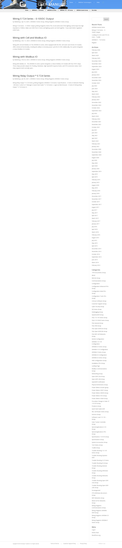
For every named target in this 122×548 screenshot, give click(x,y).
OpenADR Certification (98, 382)
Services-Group (96, 414)
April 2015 (95, 246)
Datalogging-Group (97, 312)
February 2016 (96, 235)
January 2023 (95, 99)
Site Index (94, 10)
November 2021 (96, 124)
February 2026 (96, 50)
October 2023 (96, 83)
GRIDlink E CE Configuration (100, 349)
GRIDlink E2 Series (51, 10)
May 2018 (95, 188)
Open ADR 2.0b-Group (98, 379)
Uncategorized (96, 490)
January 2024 (95, 75)
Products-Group (96, 406)
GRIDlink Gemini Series (82, 10)
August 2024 (95, 69)
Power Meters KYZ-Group (99, 396)
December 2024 (96, 61)
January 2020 (95, 168)
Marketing (17, 22)
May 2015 (95, 243)
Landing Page (96, 366)
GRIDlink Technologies (84, 2)
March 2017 (95, 218)
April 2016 (95, 229)
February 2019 (96, 179)
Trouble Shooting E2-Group (100, 463)
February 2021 (96, 144)
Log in (93, 530)
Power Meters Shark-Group (100, 398)
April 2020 (95, 166)
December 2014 (96, 248)
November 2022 (96, 105)
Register (94, 42)
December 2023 (96, 77)
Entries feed (95, 532)
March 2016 (95, 232)
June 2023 (95, 88)
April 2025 (95, 53)
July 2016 (94, 226)
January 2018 (95, 193)
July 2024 (94, 72)
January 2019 (95, 182)
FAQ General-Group (97, 323)
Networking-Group (97, 374)
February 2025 (96, 58)
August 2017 (95, 207)
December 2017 (96, 196)
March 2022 (95, 116)
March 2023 (95, 94)
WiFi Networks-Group (98, 498)
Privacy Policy (83, 543)
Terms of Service (55, 543)
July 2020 (94, 160)
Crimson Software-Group (99, 301)
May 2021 (95, 135)
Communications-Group (99, 281)
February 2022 (96, 119)
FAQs (98, 2)
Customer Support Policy (69, 543)
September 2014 (96, 257)
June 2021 (95, 133)
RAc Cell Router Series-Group (100, 412)
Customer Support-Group (99, 304)
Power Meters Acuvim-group (100, 387)
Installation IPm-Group (98, 363)
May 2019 (95, 174)
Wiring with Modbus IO (25, 56)
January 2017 (95, 224)
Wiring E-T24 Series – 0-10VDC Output (33, 18)
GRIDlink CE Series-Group (99, 347)
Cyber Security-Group (98, 306)
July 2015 (94, 240)
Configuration (96, 283)
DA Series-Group (96, 309)
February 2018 (96, 191)
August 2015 (95, 237)
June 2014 (95, 260)
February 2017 (96, 221)
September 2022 (96, 110)
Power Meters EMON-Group (100, 393)
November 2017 (96, 199)
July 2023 (94, 86)
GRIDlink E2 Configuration (99, 355)
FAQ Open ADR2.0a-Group (99, 328)
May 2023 (95, 91)
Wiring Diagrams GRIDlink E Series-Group (57, 22)
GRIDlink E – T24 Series (38, 10)
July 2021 (94, 130)
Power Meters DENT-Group (100, 390)
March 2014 (95, 262)
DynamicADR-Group (98, 315)
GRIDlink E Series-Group (37, 22)
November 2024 (96, 64)
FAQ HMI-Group (96, 326)
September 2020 (96, 155)
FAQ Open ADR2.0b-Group (99, 331)
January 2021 (95, 146)
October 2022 (96, 108)
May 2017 (95, 213)
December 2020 (96, 149)
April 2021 (95, 138)
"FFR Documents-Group (99, 272)
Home (71, 2)
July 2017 (94, 210)
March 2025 (95, 55)
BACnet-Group (96, 278)
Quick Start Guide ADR (98, 409)
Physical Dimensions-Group (100, 385)
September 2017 (96, 204)
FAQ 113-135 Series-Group (99, 317)
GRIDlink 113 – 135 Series (66, 10)
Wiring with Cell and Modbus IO (30, 37)
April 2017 (95, 215)
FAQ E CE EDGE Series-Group (100, 320)
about (93, 275)
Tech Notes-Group (97, 445)
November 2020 (96, 152)
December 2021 (96, 122)
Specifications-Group (98, 439)
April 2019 (95, 177)
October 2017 (96, 202)
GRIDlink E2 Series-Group (38, 41)
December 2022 (96, 102)
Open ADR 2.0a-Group (98, 376)
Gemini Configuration (98, 339)
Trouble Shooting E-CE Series (100, 460)
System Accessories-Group (99, 442)
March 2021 (95, 141)
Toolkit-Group (96, 448)
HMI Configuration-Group (99, 360)
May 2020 (95, 163)
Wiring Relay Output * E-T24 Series (31, 75)
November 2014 (96, 251)
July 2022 (94, 113)
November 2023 (96, 80)
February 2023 (96, 97)
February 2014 (96, 265)
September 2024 (96, 66)
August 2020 (95, 157)
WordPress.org (96, 535)
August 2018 (95, 185)
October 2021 (96, 127)
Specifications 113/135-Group (100, 437)
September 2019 (96, 171)
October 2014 (96, 254)
